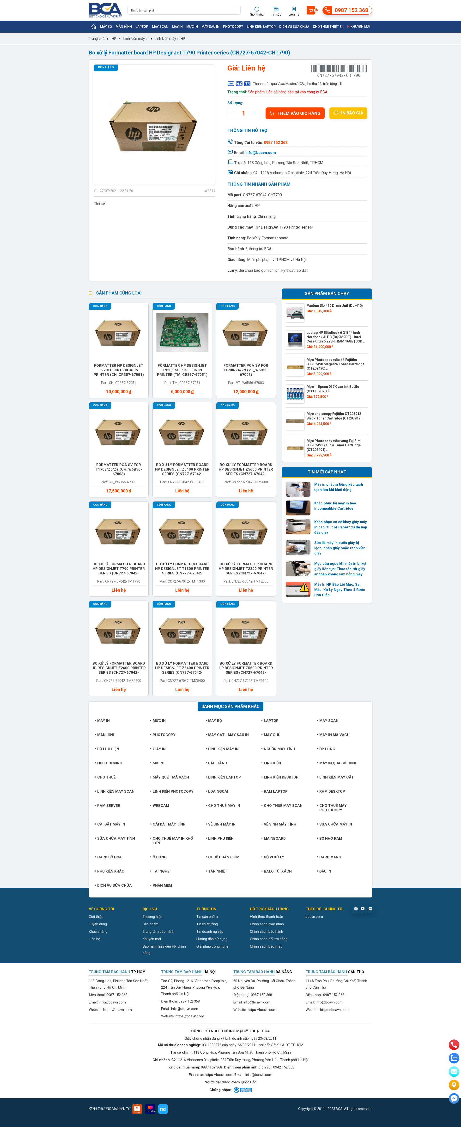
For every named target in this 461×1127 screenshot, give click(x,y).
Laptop (142, 27)
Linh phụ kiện (221, 838)
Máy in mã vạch (334, 735)
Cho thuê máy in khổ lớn (173, 840)
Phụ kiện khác (110, 871)
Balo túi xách (278, 871)
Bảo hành (217, 763)
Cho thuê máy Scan (283, 805)
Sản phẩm (150, 924)
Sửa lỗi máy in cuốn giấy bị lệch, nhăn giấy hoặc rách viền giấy (339, 548)
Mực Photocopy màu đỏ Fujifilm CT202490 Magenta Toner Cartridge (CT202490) (335, 364)
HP (114, 38)
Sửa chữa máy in (335, 824)
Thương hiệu (152, 917)
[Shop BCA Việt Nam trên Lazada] (150, 1109)
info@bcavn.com (260, 152)
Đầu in (325, 871)
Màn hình (124, 27)
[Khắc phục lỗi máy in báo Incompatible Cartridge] (298, 508)
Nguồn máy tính (279, 749)
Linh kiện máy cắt (336, 777)
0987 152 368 (116, 995)
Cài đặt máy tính (169, 824)
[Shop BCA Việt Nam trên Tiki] (163, 1109)
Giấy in (159, 749)
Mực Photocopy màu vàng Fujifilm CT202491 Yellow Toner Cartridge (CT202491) (334, 445)
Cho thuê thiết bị (328, 27)
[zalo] (454, 1058)
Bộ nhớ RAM (330, 838)
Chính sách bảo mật (266, 946)
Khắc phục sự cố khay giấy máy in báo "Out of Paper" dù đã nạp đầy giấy (340, 527)
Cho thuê (106, 777)
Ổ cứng (160, 857)
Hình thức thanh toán (266, 917)
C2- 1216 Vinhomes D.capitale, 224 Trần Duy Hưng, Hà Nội (302, 173)
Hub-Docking (109, 763)
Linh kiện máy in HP (170, 38)
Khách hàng (98, 931)
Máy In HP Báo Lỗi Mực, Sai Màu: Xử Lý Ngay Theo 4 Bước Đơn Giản (339, 589)
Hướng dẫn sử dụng (211, 939)
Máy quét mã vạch (171, 777)
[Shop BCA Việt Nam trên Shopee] (137, 1109)
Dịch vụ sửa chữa (294, 27)
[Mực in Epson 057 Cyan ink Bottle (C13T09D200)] (295, 394)
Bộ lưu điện (108, 749)
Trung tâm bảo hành (158, 931)
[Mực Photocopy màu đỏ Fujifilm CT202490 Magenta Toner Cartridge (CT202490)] (295, 367)
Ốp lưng (327, 749)
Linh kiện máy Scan (115, 791)
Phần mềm (162, 885)
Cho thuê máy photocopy (333, 807)
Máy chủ (272, 735)
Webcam (161, 805)
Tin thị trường (207, 924)
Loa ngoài (218, 791)
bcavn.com (314, 917)
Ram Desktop (332, 791)
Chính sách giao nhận (267, 924)
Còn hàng (106, 67)
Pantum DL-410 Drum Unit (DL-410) (335, 305)
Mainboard (275, 838)
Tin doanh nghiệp (209, 931)
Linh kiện (272, 763)
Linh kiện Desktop (281, 777)
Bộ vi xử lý (274, 857)
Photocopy (233, 27)
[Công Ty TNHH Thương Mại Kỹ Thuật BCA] (105, 10)
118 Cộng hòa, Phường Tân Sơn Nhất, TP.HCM (285, 162)
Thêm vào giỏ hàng (299, 113)
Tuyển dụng (98, 924)
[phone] (454, 1044)
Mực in (192, 27)
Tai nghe (161, 871)
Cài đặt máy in (111, 824)
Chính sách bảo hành (266, 931)
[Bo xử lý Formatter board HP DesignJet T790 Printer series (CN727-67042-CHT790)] (154, 125)
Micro (158, 763)
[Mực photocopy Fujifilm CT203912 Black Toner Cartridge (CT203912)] (295, 421)
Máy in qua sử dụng (338, 763)
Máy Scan (160, 27)
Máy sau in (210, 27)
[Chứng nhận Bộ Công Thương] (242, 1090)
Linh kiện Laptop (261, 27)
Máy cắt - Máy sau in (228, 735)
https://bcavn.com (117, 1010)
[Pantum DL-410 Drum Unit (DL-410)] (295, 313)
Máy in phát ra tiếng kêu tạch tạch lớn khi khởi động (338, 487)
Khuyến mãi (360, 27)
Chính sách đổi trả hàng (268, 939)
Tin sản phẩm (207, 917)
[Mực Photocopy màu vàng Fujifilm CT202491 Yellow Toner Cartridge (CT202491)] (295, 448)
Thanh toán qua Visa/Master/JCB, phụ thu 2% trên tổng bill (297, 84)
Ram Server (108, 805)
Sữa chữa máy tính (116, 838)
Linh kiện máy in (135, 38)
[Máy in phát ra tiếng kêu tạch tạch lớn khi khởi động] (298, 489)
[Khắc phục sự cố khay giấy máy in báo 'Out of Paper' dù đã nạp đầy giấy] (298, 526)
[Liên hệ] (454, 1085)
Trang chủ (96, 38)
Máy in (177, 27)
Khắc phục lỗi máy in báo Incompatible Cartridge (335, 506)
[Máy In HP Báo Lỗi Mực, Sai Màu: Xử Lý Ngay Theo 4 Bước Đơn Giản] (298, 589)
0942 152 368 (283, 1067)
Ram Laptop (276, 791)
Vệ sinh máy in (222, 824)
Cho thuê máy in (224, 805)
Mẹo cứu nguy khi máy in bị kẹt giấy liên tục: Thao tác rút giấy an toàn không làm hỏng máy (340, 568)
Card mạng (330, 857)
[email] (454, 1071)
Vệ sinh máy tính (280, 824)
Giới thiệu (96, 917)
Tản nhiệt (217, 871)
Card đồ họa (109, 857)
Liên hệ (94, 939)
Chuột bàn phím (223, 857)
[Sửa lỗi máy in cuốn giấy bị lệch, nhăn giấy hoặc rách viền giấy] (298, 547)
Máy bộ (106, 27)
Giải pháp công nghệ (212, 946)
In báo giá (352, 112)
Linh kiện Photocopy (173, 791)
